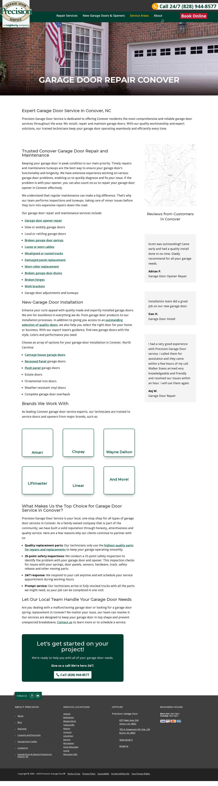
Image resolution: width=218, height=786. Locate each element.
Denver (67, 739)
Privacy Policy (88, 773)
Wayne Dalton (119, 452)
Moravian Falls (70, 754)
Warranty (22, 728)
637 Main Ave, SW (129, 720)
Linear (78, 485)
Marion (66, 728)
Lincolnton (68, 736)
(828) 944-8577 (126, 739)
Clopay (78, 452)
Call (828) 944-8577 (74, 675)
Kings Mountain (70, 747)
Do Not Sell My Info (120, 773)
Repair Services (67, 15)
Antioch (67, 714)
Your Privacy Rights (141, 773)
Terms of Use (73, 773)
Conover (67, 732)
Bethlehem (68, 717)
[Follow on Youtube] (37, 696)
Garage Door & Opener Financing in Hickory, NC (35, 755)
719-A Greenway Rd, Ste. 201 (134, 729)
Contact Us (23, 747)
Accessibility (103, 773)
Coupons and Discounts (29, 735)
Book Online (193, 16)
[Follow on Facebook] (32, 696)
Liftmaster (37, 483)
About (158, 15)
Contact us (64, 622)
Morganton (68, 743)
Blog (20, 722)
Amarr (37, 452)
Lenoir (66, 750)
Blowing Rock (69, 721)
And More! (119, 479)
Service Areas (139, 15)
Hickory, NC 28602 (127, 723)
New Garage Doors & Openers (104, 15)
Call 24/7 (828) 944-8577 (187, 6)
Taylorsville (68, 725)
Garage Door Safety (27, 741)
